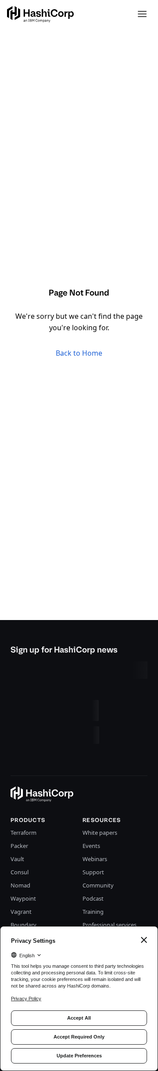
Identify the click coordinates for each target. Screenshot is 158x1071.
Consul (20, 872)
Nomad (20, 885)
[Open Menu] (142, 14)
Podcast (93, 898)
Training (93, 912)
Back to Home (79, 353)
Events (91, 846)
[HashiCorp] (40, 14)
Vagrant (21, 912)
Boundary (23, 925)
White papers (100, 833)
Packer (19, 846)
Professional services (109, 925)
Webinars (95, 859)
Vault (17, 859)
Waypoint (23, 898)
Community (98, 885)
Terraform (23, 833)
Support (93, 872)
